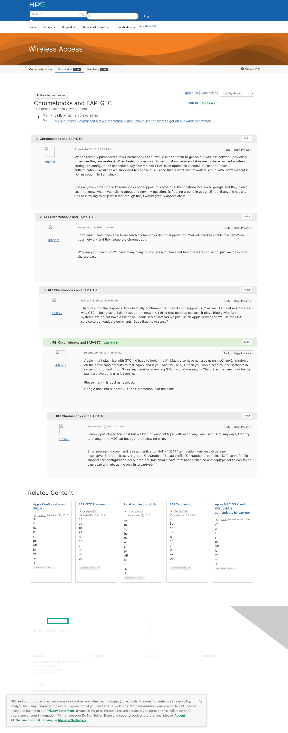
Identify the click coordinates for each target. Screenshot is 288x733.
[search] (82, 14)
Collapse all (209, 93)
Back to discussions (52, 95)
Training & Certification (160, 673)
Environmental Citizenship (105, 679)
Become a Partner (213, 667)
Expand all (190, 93)
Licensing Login (156, 685)
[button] (200, 701)
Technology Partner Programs (221, 679)
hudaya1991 (90, 511)
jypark (223, 519)
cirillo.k (49, 162)
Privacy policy (98, 685)
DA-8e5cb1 (180, 511)
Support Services (157, 661)
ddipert (53, 240)
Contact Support (156, 667)
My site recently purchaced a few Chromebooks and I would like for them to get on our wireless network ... (134, 121)
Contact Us (96, 673)
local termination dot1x (140, 504)
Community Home (40, 69)
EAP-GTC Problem (92, 504)
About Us (95, 661)
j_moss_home (136, 511)
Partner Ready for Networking (221, 673)
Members (96, 69)
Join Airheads (147, 26)
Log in (148, 16)
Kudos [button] (247, 138)
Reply (227, 149)
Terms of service (99, 690)
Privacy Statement (60, 711)
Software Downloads (159, 679)
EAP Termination (181, 504)
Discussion (69, 69)
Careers (94, 667)
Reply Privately (242, 149)
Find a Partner (211, 661)
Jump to (200, 103)
